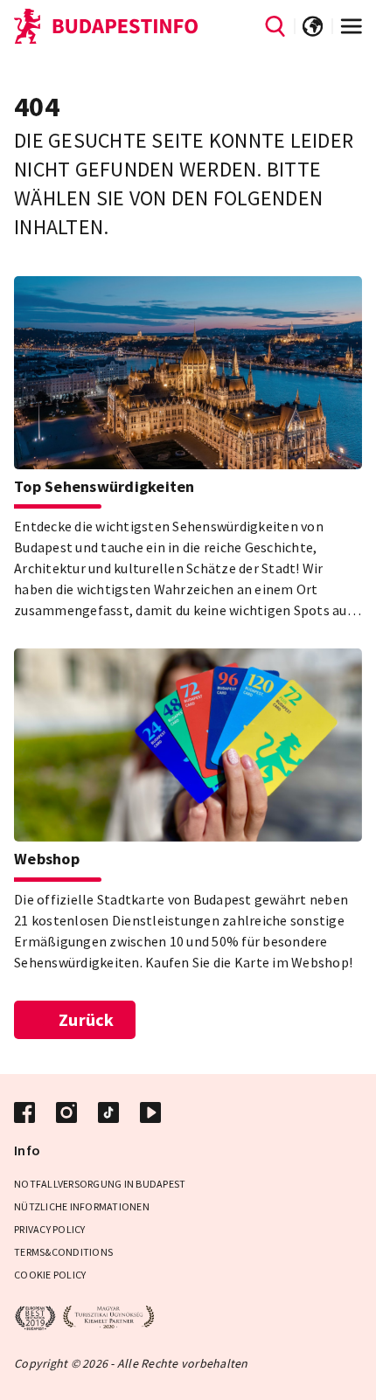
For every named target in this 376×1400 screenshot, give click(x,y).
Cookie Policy (50, 1274)
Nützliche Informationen (82, 1206)
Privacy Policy (50, 1229)
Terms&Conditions (63, 1251)
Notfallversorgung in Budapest (99, 1183)
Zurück (87, 1019)
